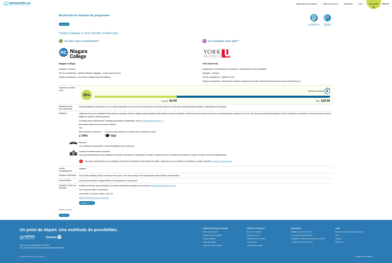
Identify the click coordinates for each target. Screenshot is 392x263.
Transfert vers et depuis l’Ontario (302, 242)
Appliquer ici (86, 203)
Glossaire (338, 239)
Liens (361, 4)
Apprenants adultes (209, 242)
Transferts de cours (253, 235)
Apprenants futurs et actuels (306, 4)
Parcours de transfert (254, 232)
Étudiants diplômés (209, 239)
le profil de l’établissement (221, 161)
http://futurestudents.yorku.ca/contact (94, 198)
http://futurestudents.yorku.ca (151, 121)
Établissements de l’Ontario (256, 239)
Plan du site (339, 242)
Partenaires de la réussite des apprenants (349, 232)
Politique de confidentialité (364, 256)
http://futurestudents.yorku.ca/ (164, 186)
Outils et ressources (330, 4)
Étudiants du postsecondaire (212, 235)
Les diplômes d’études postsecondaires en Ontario (308, 239)
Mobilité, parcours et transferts (301, 232)
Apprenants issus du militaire (212, 245)
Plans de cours (252, 242)
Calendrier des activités (255, 245)
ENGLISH (385, 4)
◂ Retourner (64, 24)
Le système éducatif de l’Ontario (302, 235)
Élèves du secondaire (210, 232)
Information (348, 4)
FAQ (336, 235)
